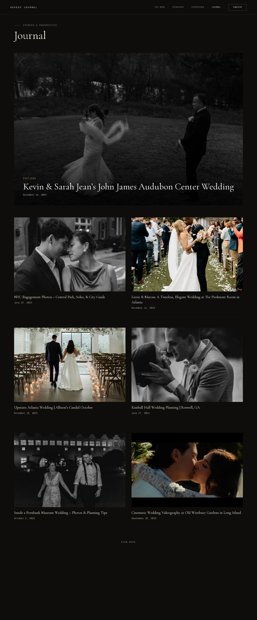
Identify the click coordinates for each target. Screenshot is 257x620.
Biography (178, 7)
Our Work (160, 7)
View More (128, 542)
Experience (198, 7)
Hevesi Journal (23, 7)
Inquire (237, 7)
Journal (216, 7)
